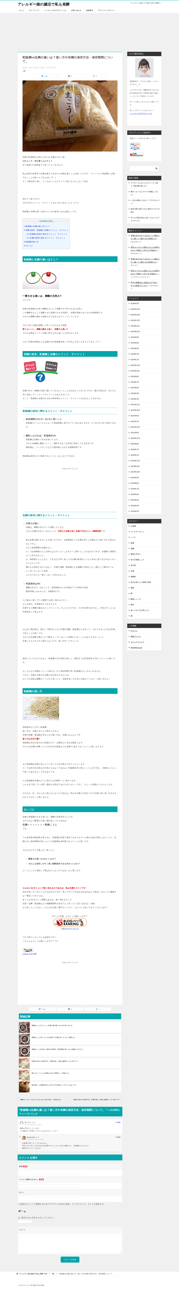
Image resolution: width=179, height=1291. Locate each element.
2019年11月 (135, 466)
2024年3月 (135, 354)
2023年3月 (135, 399)
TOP (33, 1274)
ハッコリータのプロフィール (55, 10)
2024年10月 (135, 331)
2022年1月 (135, 421)
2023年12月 (135, 365)
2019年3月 (135, 511)
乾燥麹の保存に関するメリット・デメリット (47, 234)
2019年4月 (135, 506)
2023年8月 (135, 376)
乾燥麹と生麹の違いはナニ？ (37, 226)
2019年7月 (135, 489)
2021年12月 (135, 427)
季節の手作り (136, 554)
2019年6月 (135, 494)
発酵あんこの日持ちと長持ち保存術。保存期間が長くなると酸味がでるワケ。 (58, 1049)
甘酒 (132, 571)
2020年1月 (135, 455)
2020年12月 (135, 438)
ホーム (21, 10)
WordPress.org (136, 648)
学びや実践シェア (137, 560)
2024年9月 (135, 337)
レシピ (133, 537)
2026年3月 (135, 303)
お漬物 (133, 526)
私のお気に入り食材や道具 (141, 582)
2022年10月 (135, 410)
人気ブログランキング (70, 928)
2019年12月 (135, 461)
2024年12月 (135, 320)
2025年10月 (135, 315)
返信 (118, 1122)
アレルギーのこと (137, 532)
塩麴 (132, 549)
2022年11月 (135, 405)
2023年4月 (135, 393)
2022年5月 (135, 416)
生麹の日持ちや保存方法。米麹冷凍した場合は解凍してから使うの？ (55, 1061)
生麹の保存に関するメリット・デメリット (46, 238)
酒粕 (132, 588)
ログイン (134, 631)
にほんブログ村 (30, 954)
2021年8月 (135, 433)
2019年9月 (135, 478)
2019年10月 (135, 472)
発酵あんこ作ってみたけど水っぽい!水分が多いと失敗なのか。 (41, 1099)
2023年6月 (135, 388)
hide (50, 221)
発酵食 (133, 577)
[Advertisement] (89, 31)
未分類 (133, 565)
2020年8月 (135, 444)
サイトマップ (34, 10)
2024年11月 (135, 326)
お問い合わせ (76, 10)
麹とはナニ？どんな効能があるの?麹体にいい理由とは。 (51, 1073)
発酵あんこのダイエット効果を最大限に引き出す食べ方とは (52, 1025)
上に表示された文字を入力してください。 (37, 1218)
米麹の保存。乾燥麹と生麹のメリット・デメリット (46, 230)
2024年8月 (135, 343)
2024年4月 (135, 348)
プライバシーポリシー (106, 10)
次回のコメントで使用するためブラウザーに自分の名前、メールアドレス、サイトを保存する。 (63, 1204)
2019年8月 (135, 483)
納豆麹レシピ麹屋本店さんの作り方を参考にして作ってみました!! (54, 1085)
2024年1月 (135, 360)
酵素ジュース (136, 599)
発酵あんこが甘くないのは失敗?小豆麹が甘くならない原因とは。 (54, 1037)
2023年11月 (135, 371)
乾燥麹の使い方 (31, 242)
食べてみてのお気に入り (140, 610)
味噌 (132, 543)
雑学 (132, 605)
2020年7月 (135, 449)
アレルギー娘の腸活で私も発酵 (44, 4)
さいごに (28, 246)
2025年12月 (135, 309)
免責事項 (89, 10)
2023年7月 (135, 382)
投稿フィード (136, 636)
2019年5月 (135, 500)
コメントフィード (137, 642)
